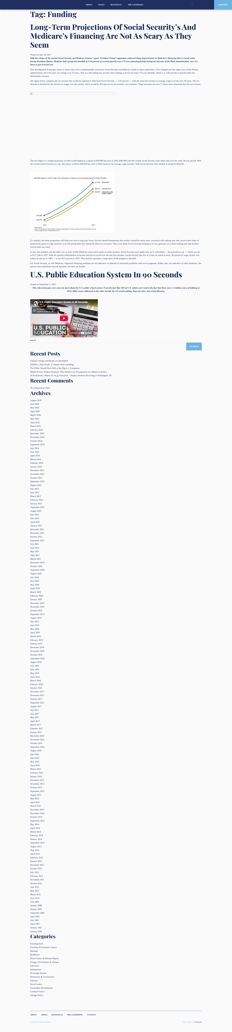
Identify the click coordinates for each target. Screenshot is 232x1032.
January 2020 (36, 599)
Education (34, 966)
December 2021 (37, 529)
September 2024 (37, 444)
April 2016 (35, 765)
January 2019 (36, 643)
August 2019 (35, 618)
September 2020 (37, 570)
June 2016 (34, 758)
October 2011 (36, 883)
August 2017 (35, 706)
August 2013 (35, 846)
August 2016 (35, 750)
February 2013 (36, 857)
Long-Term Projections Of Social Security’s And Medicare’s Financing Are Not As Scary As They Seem (113, 36)
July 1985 (34, 920)
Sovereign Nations (38, 973)
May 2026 (34, 407)
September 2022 (37, 507)
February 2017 (36, 728)
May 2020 (34, 584)
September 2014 (37, 821)
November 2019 (37, 607)
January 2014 (36, 839)
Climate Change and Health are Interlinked (49, 361)
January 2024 (36, 466)
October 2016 (36, 743)
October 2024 (36, 441)
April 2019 (35, 632)
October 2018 (36, 655)
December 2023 (37, 470)
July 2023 (34, 489)
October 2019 (36, 610)
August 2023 (35, 485)
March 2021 (35, 559)
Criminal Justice (37, 991)
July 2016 (34, 754)
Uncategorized (36, 943)
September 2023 (37, 481)
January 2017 (36, 732)
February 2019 (36, 640)
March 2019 (35, 636)
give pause (57, 69)
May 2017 (34, 717)
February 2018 (36, 684)
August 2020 (35, 573)
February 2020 (36, 596)
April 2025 (35, 422)
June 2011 (34, 887)
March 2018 (35, 680)
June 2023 (34, 492)
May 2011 (34, 891)
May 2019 (34, 629)
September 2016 (37, 747)
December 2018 (37, 647)
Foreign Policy (36, 995)
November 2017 (37, 695)
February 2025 (36, 430)
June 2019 (34, 625)
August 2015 (35, 795)
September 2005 (37, 913)
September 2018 (37, 658)
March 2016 (35, 769)
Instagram (196, 4)
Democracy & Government (42, 977)
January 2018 (36, 688)
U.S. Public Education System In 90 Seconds (106, 274)
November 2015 (37, 784)
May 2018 (34, 673)
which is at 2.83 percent (166, 73)
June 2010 (34, 898)
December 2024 (37, 433)
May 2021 (34, 551)
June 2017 (34, 714)
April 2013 (35, 854)
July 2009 (34, 902)
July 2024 (34, 448)
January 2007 (36, 909)
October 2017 (36, 699)
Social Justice (36, 984)
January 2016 (36, 776)
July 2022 (34, 514)
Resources (116, 5)
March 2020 (35, 592)
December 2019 (37, 603)
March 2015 (35, 806)
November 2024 (37, 437)
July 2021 (34, 544)
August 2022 (35, 511)
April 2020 (35, 588)
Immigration (35, 969)
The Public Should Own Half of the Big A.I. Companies (55, 368)
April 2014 (35, 828)
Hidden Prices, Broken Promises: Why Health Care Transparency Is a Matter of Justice (68, 372)
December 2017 (37, 691)
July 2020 (34, 577)
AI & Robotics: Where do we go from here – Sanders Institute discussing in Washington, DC (71, 375)
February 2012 (36, 876)
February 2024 (36, 463)
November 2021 (37, 533)
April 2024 (35, 455)
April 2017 (35, 721)
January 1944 (36, 931)
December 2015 (37, 780)
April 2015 (35, 802)
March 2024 (35, 459)
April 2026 (35, 411)
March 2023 (35, 496)
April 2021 (35, 555)
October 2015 (36, 787)
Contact (91, 1015)
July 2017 (34, 710)
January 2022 (36, 525)
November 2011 (37, 879)
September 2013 (37, 843)
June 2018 (34, 669)
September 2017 (37, 702)
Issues (101, 5)
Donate (223, 4)
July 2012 (34, 872)
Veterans (34, 980)
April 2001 (35, 916)
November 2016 (37, 739)
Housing (34, 951)
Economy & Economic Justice (43, 947)
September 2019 (37, 614)
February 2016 (36, 773)
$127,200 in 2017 (40, 255)
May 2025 (34, 419)
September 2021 (37, 540)
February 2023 (36, 500)
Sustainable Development (41, 988)
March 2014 (35, 832)
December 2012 (37, 865)
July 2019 (34, 621)
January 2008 (36, 905)
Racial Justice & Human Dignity (44, 958)
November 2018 (37, 651)
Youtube (208, 4)
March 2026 (35, 415)
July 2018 (34, 666)
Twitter (200, 4)
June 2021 (34, 548)
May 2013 (34, 850)
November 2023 (37, 474)
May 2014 (34, 824)
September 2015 (37, 791)
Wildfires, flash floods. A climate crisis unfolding (52, 364)
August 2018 (35, 662)
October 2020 (36, 566)
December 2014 (37, 809)
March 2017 (35, 725)
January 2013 (36, 861)
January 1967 (36, 927)
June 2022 (34, 518)
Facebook (204, 4)
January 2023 (36, 503)
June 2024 (34, 452)
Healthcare (35, 954)
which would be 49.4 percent (97, 84)
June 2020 (34, 581)
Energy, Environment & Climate (44, 962)
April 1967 (35, 924)
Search (33, 340)
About (89, 5)
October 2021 (36, 537)
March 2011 (35, 894)
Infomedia (198, 1022)
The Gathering (135, 5)
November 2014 (37, 813)
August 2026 (35, 400)
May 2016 (34, 761)
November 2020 (37, 562)
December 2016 (37, 736)
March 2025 (35, 426)
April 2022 (35, 522)
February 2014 (36, 835)
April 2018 (35, 677)
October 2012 (36, 868)
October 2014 (36, 817)
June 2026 (34, 404)
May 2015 (34, 798)
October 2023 (36, 478)
